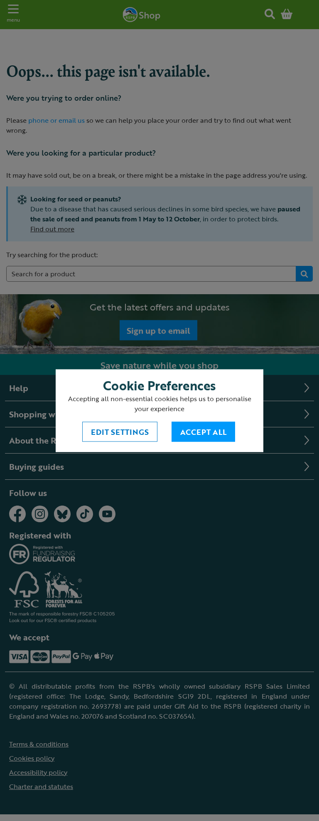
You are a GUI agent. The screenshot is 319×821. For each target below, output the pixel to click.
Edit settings (120, 431)
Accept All (203, 431)
